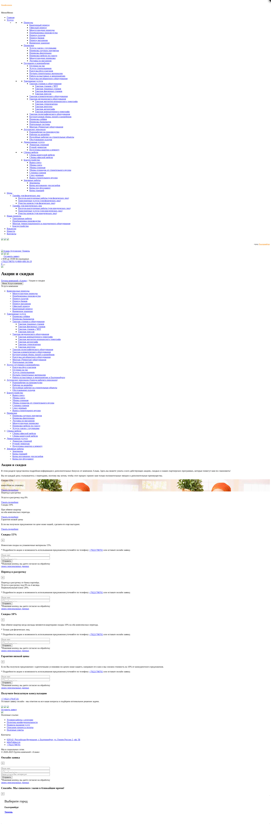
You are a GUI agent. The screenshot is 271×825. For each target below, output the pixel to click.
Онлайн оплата (6, 5)
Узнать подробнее (9, 490)
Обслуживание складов (40, 139)
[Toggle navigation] (4, 264)
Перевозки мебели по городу (43, 55)
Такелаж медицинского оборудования (47, 99)
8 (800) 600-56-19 (23, 261)
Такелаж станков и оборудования (45, 83)
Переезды (28, 22)
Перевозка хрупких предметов (44, 50)
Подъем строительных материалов (46, 73)
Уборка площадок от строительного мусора (50, 170)
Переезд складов (37, 35)
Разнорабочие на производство (44, 132)
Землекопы (34, 183)
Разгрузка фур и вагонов (41, 71)
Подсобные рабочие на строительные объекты (51, 137)
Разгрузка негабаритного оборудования (48, 78)
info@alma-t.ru (13, 742)
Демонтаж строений (39, 144)
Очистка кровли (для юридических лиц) (37, 213)
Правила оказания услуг (18, 725)
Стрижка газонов (37, 172)
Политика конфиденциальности (22, 722)
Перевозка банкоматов (40, 122)
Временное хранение (39, 43)
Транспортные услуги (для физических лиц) (39, 200)
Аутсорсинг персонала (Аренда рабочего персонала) (32, 380)
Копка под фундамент (40, 188)
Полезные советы (15, 730)
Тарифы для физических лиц (26, 195)
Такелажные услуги (33, 81)
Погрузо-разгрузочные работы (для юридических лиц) (44, 208)
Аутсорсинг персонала (35, 129)
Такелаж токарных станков (48, 88)
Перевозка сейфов (38, 119)
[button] (7, 12)
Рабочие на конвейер (39, 134)
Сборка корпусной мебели (42, 155)
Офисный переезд (38, 27)
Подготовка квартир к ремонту (44, 150)
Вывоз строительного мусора (43, 178)
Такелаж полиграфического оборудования (49, 114)
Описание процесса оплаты (20, 727)
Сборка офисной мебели (41, 157)
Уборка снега (35, 165)
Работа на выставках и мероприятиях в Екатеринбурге (38, 377)
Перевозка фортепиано (40, 53)
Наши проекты (14, 216)
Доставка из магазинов (40, 61)
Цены (9, 193)
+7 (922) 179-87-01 (10, 699)
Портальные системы (39, 124)
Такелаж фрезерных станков (48, 91)
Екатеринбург (264, 244)
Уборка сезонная (37, 167)
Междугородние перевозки (42, 58)
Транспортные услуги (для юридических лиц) (40, 211)
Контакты (11, 234)
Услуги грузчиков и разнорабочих (23, 365)
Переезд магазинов (38, 40)
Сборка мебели (31, 152)
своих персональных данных (15, 566)
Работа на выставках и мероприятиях (47, 76)
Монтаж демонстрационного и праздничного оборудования (41, 223)
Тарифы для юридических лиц (27, 206)
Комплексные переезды (18, 291)
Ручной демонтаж (38, 147)
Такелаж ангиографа (45, 109)
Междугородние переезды (42, 30)
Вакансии (11, 228)
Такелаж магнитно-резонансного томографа (56, 101)
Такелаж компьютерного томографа (52, 111)
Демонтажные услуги (34, 142)
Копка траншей (36, 190)
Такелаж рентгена (43, 106)
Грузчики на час (37, 66)
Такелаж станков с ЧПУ (46, 86)
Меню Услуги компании (12, 283)
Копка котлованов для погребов (44, 185)
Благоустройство (32, 160)
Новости (11, 231)
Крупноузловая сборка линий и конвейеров (50, 116)
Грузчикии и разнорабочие (37, 63)
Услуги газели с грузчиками (42, 48)
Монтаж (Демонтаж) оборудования (46, 127)
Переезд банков (36, 38)
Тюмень (9, 812)
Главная (10, 17)
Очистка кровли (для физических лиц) (36, 203)
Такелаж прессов (43, 94)
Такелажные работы (22, 218)
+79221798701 (8, 261)
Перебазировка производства (43, 33)
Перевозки (29, 45)
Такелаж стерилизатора (46, 104)
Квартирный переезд (39, 25)
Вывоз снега (35, 162)
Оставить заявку (11, 256)
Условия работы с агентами (20, 720)
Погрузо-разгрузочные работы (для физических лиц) (43, 198)
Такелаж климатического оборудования (48, 96)
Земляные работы (32, 180)
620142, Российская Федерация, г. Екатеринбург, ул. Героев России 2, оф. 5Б (43, 739)
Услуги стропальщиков (40, 68)
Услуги (10, 20)
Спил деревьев (36, 175)
